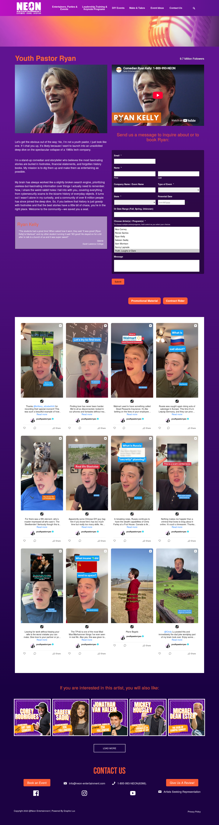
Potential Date (165, 196)
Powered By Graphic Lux (63, 810)
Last (160, 177)
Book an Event (37, 783)
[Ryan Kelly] (157, 236)
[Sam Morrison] (157, 243)
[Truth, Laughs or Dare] (157, 251)
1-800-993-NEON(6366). (132, 783)
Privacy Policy (194, 811)
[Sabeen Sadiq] (157, 240)
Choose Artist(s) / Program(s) (130, 221)
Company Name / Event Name (129, 184)
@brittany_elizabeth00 (44, 406)
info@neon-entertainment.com (87, 783)
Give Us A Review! (182, 783)
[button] (32, 717)
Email (117, 155)
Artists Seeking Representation (182, 791)
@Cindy (168, 631)
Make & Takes (137, 8)
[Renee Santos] (157, 233)
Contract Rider (175, 301)
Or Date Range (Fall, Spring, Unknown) (133, 208)
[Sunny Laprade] (157, 247)
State (117, 196)
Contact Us (176, 8)
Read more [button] (42, 414)
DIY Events (118, 8)
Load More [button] (109, 748)
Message (118, 256)
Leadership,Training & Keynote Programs (94, 8)
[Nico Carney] (157, 229)
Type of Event (166, 184)
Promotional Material (144, 301)
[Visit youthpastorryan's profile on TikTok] (33, 420)
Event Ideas (157, 8)
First (116, 177)
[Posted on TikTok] (42, 401)
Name (118, 167)
